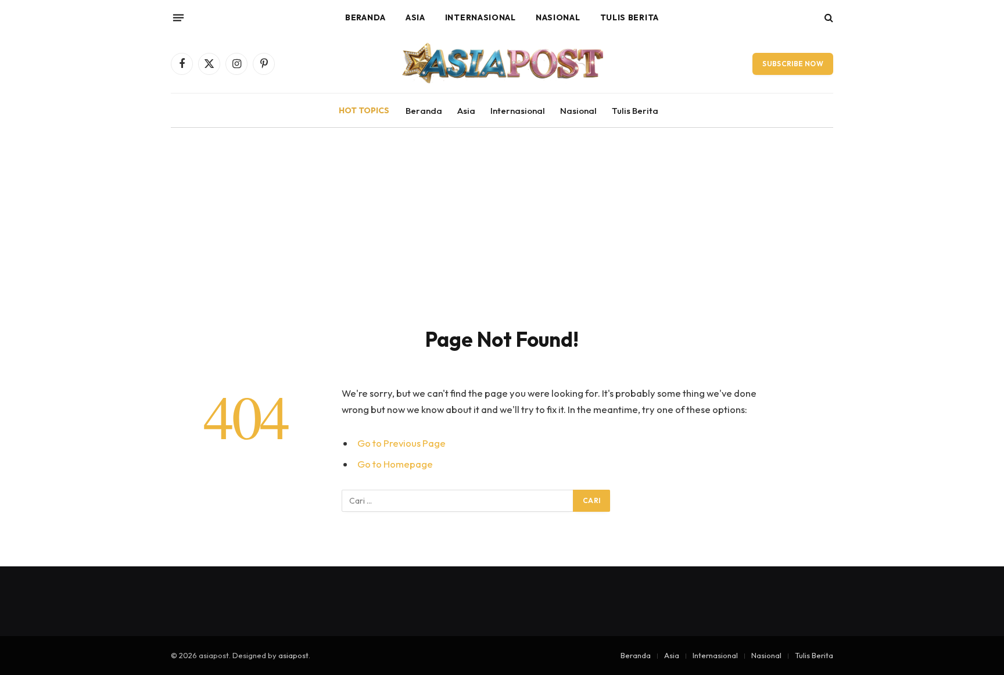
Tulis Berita (629, 17)
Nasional (558, 17)
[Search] (827, 18)
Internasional (480, 17)
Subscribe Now (792, 63)
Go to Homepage (395, 464)
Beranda (365, 17)
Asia (415, 17)
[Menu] (178, 17)
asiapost (293, 655)
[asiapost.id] (502, 64)
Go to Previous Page (401, 443)
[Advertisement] (502, 239)
